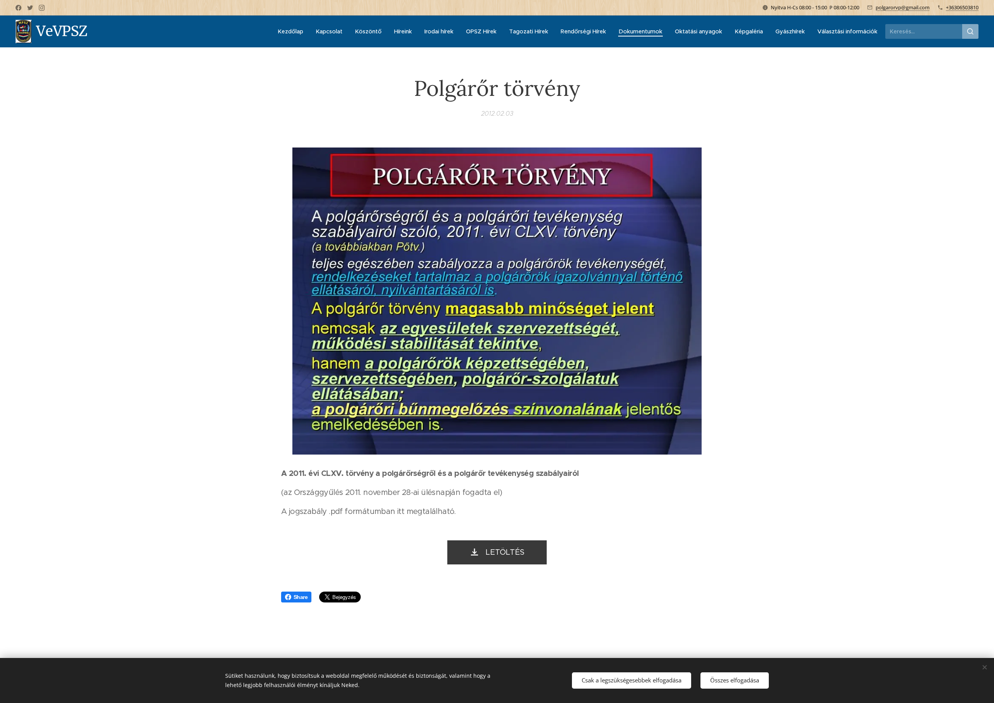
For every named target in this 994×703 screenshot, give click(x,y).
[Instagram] (42, 7)
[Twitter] (30, 7)
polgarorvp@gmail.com (903, 7)
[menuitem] (292, 31)
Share (301, 597)
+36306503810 (962, 7)
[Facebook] (18, 7)
